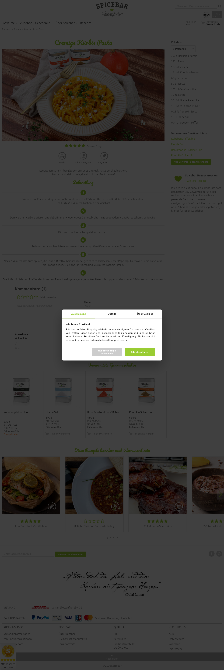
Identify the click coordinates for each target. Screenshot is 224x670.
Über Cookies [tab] (145, 313)
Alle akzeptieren (140, 351)
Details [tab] (112, 313)
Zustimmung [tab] (78, 313)
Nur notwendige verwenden (107, 352)
